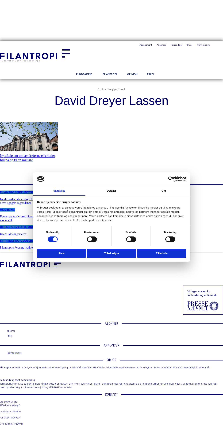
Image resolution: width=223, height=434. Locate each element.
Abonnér (11, 331)
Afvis (61, 253)
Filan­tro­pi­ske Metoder (19, 192)
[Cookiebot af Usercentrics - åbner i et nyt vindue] (171, 179)
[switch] (92, 239)
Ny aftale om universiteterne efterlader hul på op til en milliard (27, 157)
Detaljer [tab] (111, 190)
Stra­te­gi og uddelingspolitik (24, 241)
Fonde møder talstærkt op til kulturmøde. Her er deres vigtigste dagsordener (27, 201)
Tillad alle (161, 253)
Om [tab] (164, 190)
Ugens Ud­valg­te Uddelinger (23, 227)
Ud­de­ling (7, 209)
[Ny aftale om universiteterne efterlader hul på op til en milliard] (29, 136)
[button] (218, 46)
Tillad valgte (111, 253)
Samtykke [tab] (59, 190)
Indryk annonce (14, 353)
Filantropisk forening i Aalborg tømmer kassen (26, 247)
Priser (9, 336)
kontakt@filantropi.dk (10, 418)
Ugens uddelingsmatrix (13, 234)
